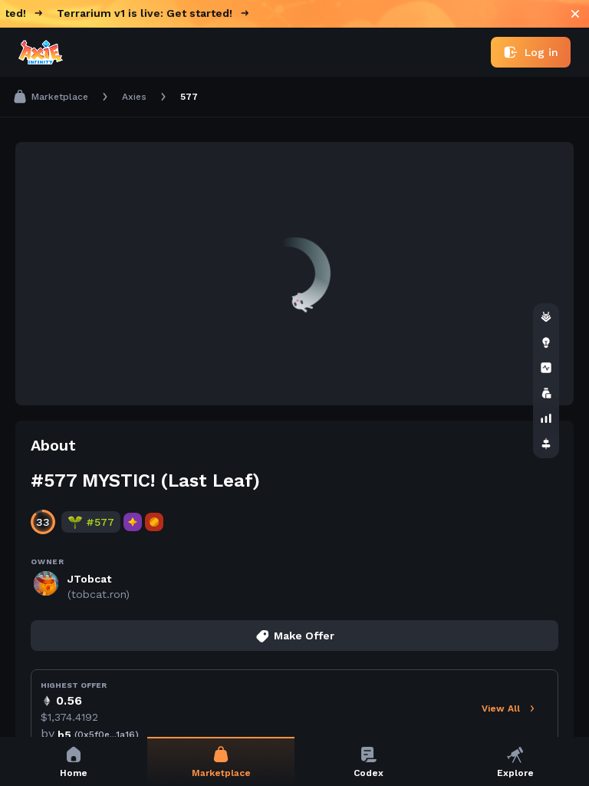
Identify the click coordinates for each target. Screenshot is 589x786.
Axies (134, 96)
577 (189, 96)
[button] (294, 445)
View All (501, 708)
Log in (541, 52)
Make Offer (304, 635)
